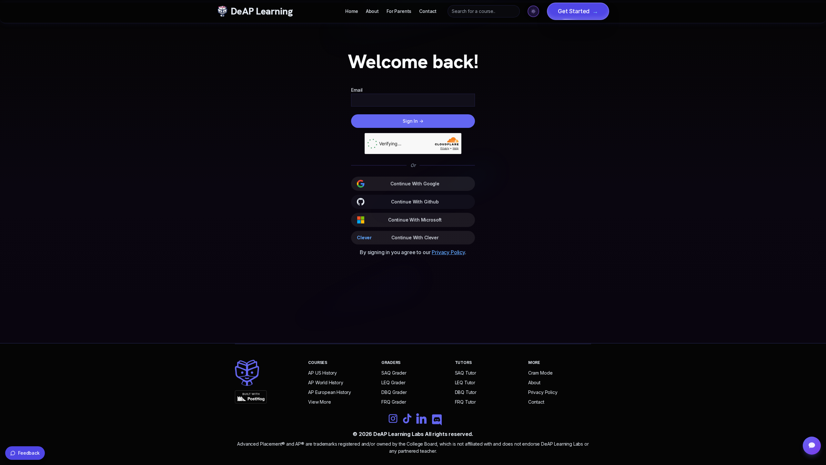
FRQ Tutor (465, 402)
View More (319, 402)
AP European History (329, 392)
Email (357, 90)
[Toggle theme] (533, 11)
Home (351, 11)
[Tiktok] (407, 418)
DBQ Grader (394, 392)
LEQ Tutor (465, 382)
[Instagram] (393, 418)
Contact (428, 11)
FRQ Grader (393, 402)
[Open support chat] (812, 446)
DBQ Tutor (466, 392)
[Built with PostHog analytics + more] (266, 397)
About (372, 11)
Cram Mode (540, 373)
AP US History (322, 373)
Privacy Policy (448, 252)
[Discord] (436, 420)
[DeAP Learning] (247, 373)
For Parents (399, 11)
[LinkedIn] (421, 419)
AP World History (325, 382)
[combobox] (484, 11)
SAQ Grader (393, 373)
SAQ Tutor (466, 373)
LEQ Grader (393, 382)
